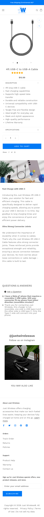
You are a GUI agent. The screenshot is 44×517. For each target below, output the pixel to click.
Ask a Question (14, 292)
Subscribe (12, 494)
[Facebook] (9, 152)
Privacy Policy (26, 508)
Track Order (8, 439)
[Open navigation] (3, 10)
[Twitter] (12, 152)
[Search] (37, 10)
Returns (6, 443)
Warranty (7, 465)
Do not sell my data (25, 511)
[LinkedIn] (27, 425)
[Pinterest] (14, 152)
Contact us (8, 469)
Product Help (9, 460)
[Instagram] (15, 425)
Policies (6, 447)
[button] (18, 73)
